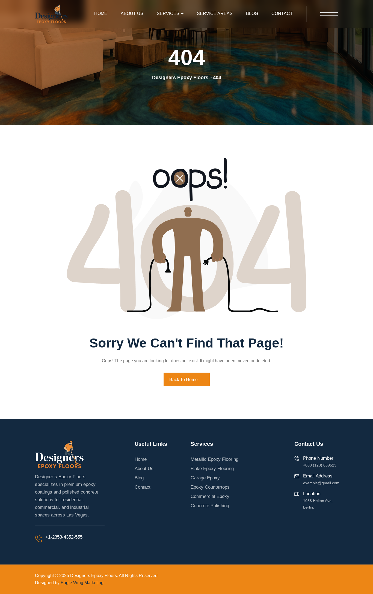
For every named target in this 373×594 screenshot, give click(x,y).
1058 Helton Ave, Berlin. (318, 503)
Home (100, 13)
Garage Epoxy (205, 477)
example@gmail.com (321, 483)
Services (168, 13)
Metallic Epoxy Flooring (214, 459)
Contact (282, 13)
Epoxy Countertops (210, 487)
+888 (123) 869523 (319, 465)
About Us (132, 13)
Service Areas (215, 13)
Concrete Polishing (210, 505)
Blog (252, 13)
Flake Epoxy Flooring (212, 468)
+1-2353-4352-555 (63, 537)
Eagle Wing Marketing (82, 582)
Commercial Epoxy (210, 496)
